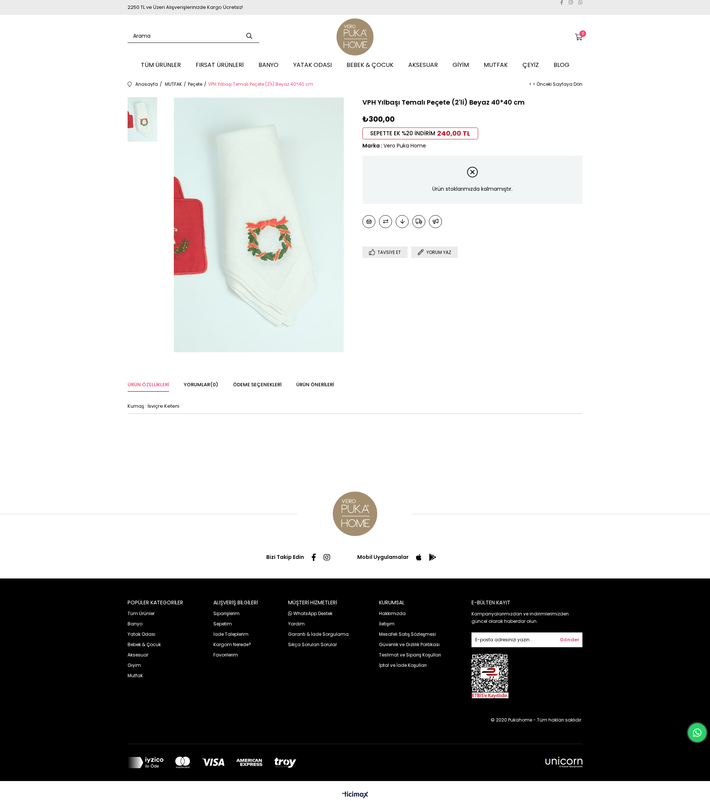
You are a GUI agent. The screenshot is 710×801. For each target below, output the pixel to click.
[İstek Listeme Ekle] (368, 221)
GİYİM (461, 65)
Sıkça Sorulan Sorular (312, 644)
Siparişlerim (226, 613)
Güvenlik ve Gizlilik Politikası (409, 644)
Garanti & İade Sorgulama (318, 634)
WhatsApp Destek (312, 613)
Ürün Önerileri (315, 384)
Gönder (569, 639)
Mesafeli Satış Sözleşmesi (407, 634)
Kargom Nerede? (232, 644)
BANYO (268, 65)
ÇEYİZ (531, 65)
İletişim (387, 624)
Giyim (134, 665)
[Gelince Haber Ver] (435, 221)
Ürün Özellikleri (148, 384)
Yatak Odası (141, 634)
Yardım (296, 624)
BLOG (561, 65)
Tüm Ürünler (141, 613)
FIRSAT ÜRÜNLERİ (220, 65)
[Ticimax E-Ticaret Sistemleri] (355, 795)
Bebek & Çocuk (144, 644)
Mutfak (135, 675)
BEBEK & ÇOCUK (369, 65)
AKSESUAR (423, 65)
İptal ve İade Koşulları (403, 665)
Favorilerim (225, 655)
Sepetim (222, 624)
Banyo (135, 624)
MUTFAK (496, 65)
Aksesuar (138, 655)
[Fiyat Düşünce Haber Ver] (402, 221)
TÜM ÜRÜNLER (161, 65)
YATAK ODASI (312, 65)
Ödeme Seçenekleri (257, 384)
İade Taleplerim (230, 634)
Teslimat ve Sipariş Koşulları (410, 655)
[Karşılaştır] (385, 221)
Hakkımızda (392, 613)
